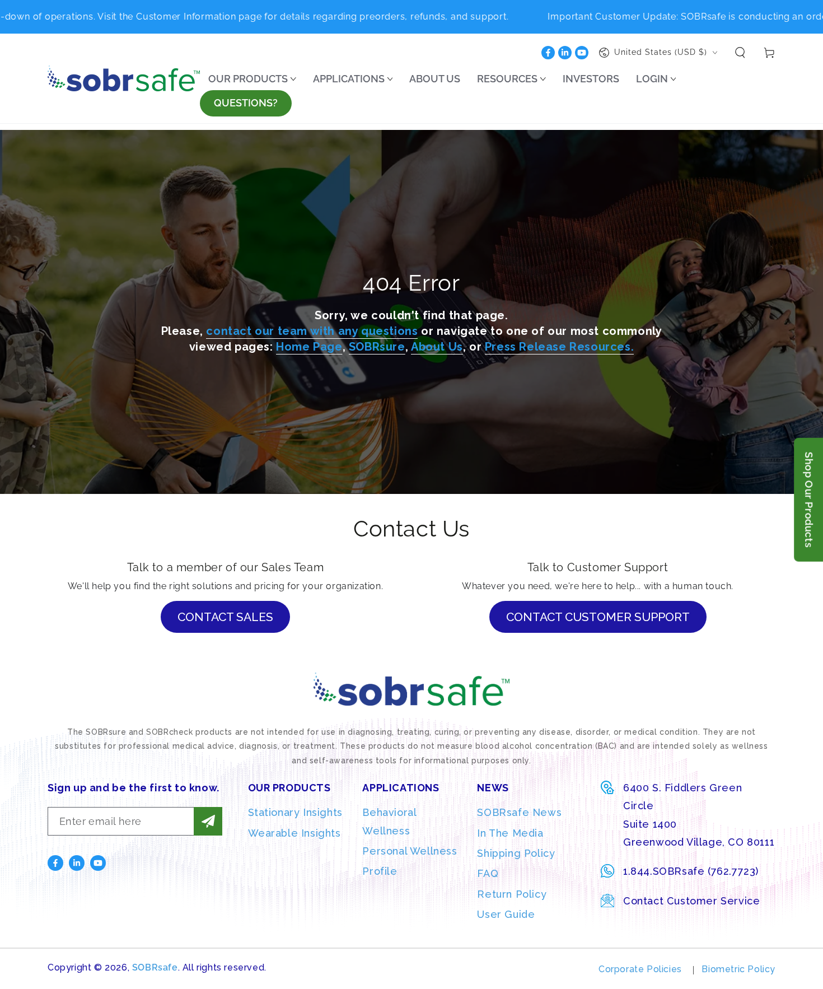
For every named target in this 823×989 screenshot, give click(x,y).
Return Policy (511, 894)
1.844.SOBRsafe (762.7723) (691, 871)
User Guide (506, 914)
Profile (379, 871)
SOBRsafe (155, 967)
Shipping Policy (516, 853)
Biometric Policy (738, 969)
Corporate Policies (640, 969)
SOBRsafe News (519, 812)
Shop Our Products (809, 500)
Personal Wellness (409, 851)
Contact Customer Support (598, 617)
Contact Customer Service (691, 901)
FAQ (487, 873)
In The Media (510, 833)
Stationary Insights (295, 812)
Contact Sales (225, 617)
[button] (740, 52)
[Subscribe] (208, 821)
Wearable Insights (294, 833)
